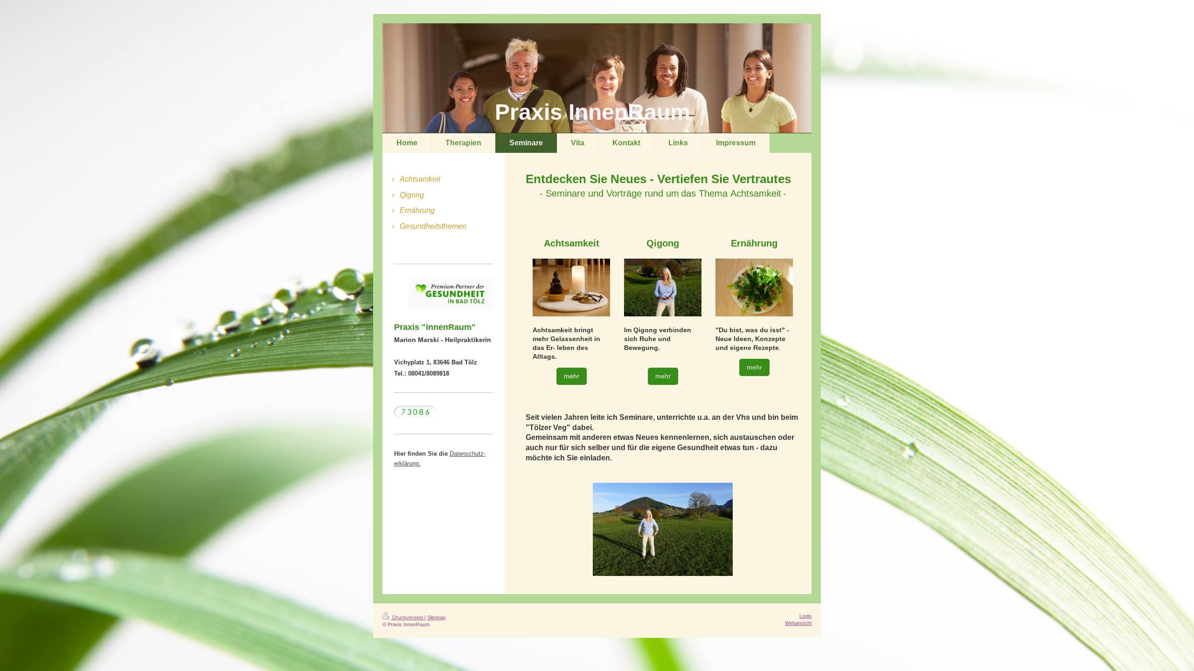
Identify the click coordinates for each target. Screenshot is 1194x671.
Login (805, 616)
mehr (571, 376)
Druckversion (407, 617)
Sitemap (436, 617)
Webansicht (798, 623)
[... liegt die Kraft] (663, 529)
